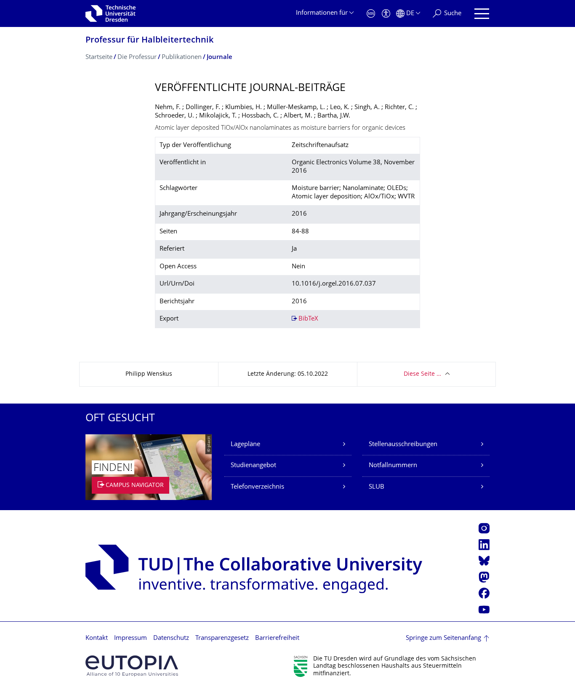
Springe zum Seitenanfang (443, 638)
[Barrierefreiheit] (386, 14)
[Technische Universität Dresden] (110, 13)
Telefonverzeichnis (257, 487)
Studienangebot (253, 466)
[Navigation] (482, 13)
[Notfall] (370, 14)
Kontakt (96, 638)
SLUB (376, 487)
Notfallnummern (393, 466)
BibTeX (308, 319)
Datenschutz (171, 638)
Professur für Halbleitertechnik (149, 41)
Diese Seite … (422, 374)
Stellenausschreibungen (403, 444)
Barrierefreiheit (277, 638)
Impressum (130, 638)
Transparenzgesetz (222, 638)
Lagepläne (245, 444)
